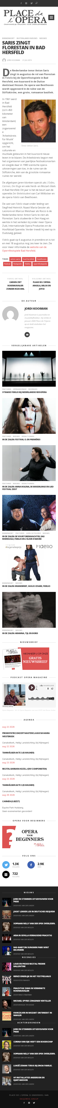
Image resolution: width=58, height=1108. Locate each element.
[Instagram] (26, 3)
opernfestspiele (40, 264)
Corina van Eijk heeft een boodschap (33, 1041)
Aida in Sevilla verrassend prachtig (32, 935)
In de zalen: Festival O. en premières (21, 439)
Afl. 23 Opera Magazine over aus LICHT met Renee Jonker (35, 710)
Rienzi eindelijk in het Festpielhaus (32, 976)
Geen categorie (33, 533)
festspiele (18, 264)
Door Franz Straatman (22, 995)
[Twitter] (31, 3)
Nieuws (43, 38)
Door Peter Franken (21, 980)
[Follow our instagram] (6, 874)
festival (7, 264)
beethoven (41, 259)
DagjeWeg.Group (29, 1099)
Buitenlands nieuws (27, 38)
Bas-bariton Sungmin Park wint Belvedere (31, 948)
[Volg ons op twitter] (6, 865)
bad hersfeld (28, 259)
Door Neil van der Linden (23, 905)
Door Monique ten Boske (23, 1005)
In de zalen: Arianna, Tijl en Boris (20, 633)
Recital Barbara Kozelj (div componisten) (24, 768)
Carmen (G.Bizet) (11, 801)
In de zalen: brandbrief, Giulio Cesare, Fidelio (26, 586)
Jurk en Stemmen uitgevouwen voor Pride (33, 900)
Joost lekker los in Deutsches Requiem (34, 911)
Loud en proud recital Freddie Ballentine (29, 965)
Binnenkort (8, 38)
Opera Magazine (8, 710)
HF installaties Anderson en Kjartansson (28, 1078)
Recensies (32, 389)
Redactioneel (28, 436)
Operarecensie (19, 389)
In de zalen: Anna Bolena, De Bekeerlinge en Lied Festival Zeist (27, 488)
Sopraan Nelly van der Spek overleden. (34, 923)
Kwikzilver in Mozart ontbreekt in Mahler (32, 1014)
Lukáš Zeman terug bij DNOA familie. (32, 1065)
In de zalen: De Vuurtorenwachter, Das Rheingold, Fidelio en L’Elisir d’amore (23, 537)
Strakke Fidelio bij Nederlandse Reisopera (24, 392)
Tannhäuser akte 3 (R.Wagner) (18, 752)
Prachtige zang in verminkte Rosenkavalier (29, 989)
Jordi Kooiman (13, 60)
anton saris (15, 259)
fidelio (27, 264)
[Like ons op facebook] (31, 865)
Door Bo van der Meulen (23, 927)
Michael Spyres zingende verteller (32, 1000)
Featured (6, 389)
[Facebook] (21, 3)
